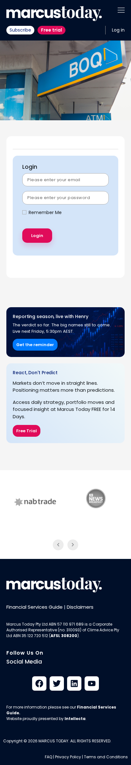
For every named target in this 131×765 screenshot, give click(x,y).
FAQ (48, 757)
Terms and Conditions (106, 757)
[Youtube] (92, 683)
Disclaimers (80, 607)
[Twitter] (57, 683)
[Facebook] (39, 683)
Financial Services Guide (34, 607)
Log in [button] (118, 30)
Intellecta (75, 718)
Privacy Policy (68, 757)
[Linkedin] (74, 683)
